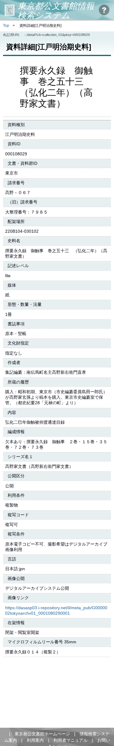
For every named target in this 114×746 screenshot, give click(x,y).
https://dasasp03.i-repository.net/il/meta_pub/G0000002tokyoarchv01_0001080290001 (56, 610)
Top (6, 25)
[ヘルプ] (104, 10)
